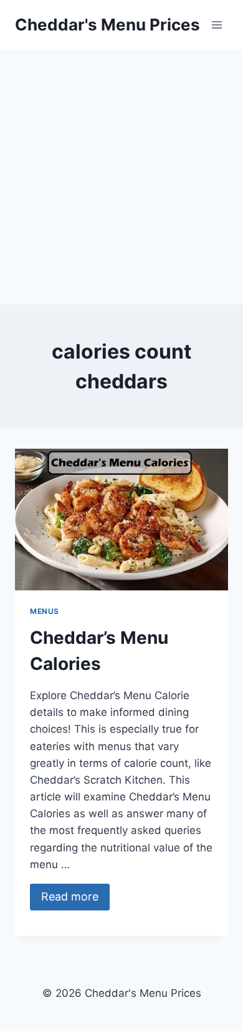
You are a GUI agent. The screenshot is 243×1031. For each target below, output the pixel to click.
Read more (69, 896)
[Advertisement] (121, 177)
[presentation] (121, 519)
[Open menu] (216, 24)
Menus (44, 611)
